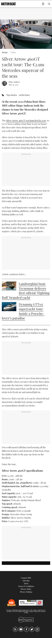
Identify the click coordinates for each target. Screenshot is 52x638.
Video (13, 52)
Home (5, 52)
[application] (26, 34)
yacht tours (24, 95)
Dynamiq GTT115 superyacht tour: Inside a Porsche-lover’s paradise (23, 311)
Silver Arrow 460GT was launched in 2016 (26, 120)
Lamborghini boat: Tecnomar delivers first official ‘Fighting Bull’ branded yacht (26, 291)
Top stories (11, 95)
